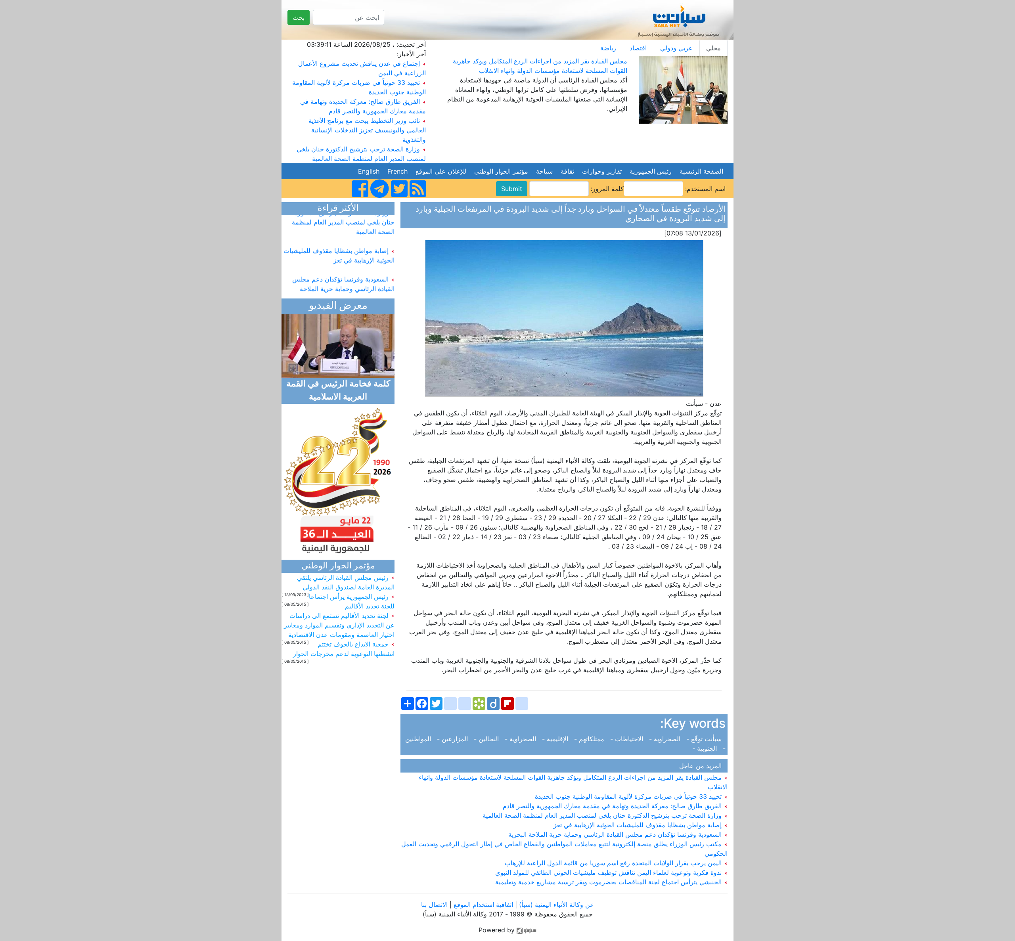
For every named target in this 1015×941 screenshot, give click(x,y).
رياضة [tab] (608, 48)
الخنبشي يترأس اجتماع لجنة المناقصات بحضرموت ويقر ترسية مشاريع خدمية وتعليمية (609, 882)
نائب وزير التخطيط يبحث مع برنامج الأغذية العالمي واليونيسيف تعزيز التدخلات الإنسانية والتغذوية (367, 130)
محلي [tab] (713, 48)
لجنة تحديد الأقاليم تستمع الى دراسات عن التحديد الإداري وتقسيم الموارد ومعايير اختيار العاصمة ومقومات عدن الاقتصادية (339, 625)
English (368, 171)
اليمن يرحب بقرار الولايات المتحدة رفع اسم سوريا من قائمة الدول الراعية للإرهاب (614, 863)
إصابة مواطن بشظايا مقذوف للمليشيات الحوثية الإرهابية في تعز (638, 825)
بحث (298, 17)
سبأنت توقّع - (705, 739)
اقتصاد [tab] (638, 48)
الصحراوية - (665, 739)
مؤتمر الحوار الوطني (501, 171)
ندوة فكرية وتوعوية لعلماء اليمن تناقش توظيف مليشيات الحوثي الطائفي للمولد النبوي (609, 872)
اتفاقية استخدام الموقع (483, 904)
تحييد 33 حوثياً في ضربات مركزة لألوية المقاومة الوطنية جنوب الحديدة (629, 796)
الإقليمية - (556, 739)
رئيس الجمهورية (651, 171)
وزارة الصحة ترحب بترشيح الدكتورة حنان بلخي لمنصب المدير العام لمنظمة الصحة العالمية (603, 815)
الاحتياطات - (627, 739)
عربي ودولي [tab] (676, 48)
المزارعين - (453, 739)
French (397, 171)
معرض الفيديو (338, 306)
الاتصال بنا (434, 904)
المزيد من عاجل (702, 766)
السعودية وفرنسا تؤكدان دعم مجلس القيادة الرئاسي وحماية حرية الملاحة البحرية (616, 834)
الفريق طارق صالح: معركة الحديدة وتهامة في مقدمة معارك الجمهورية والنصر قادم (613, 806)
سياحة (544, 171)
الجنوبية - (706, 748)
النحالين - (487, 739)
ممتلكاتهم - (590, 739)
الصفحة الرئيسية (701, 171)
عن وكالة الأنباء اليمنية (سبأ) (555, 904)
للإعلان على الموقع (441, 171)
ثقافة (567, 171)
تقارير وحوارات (602, 171)
